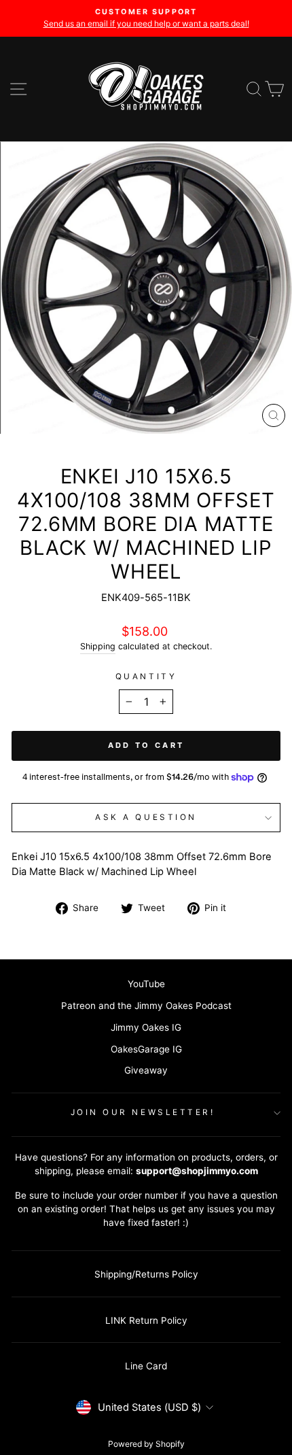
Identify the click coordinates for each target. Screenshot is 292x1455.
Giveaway (146, 1070)
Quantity (146, 676)
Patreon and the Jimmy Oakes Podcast (146, 1005)
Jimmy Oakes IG (146, 1027)
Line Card (146, 1365)
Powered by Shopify (146, 1444)
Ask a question (145, 817)
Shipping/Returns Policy (146, 1274)
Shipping (97, 646)
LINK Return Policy (146, 1320)
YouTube (146, 983)
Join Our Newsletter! (143, 1112)
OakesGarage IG (146, 1049)
